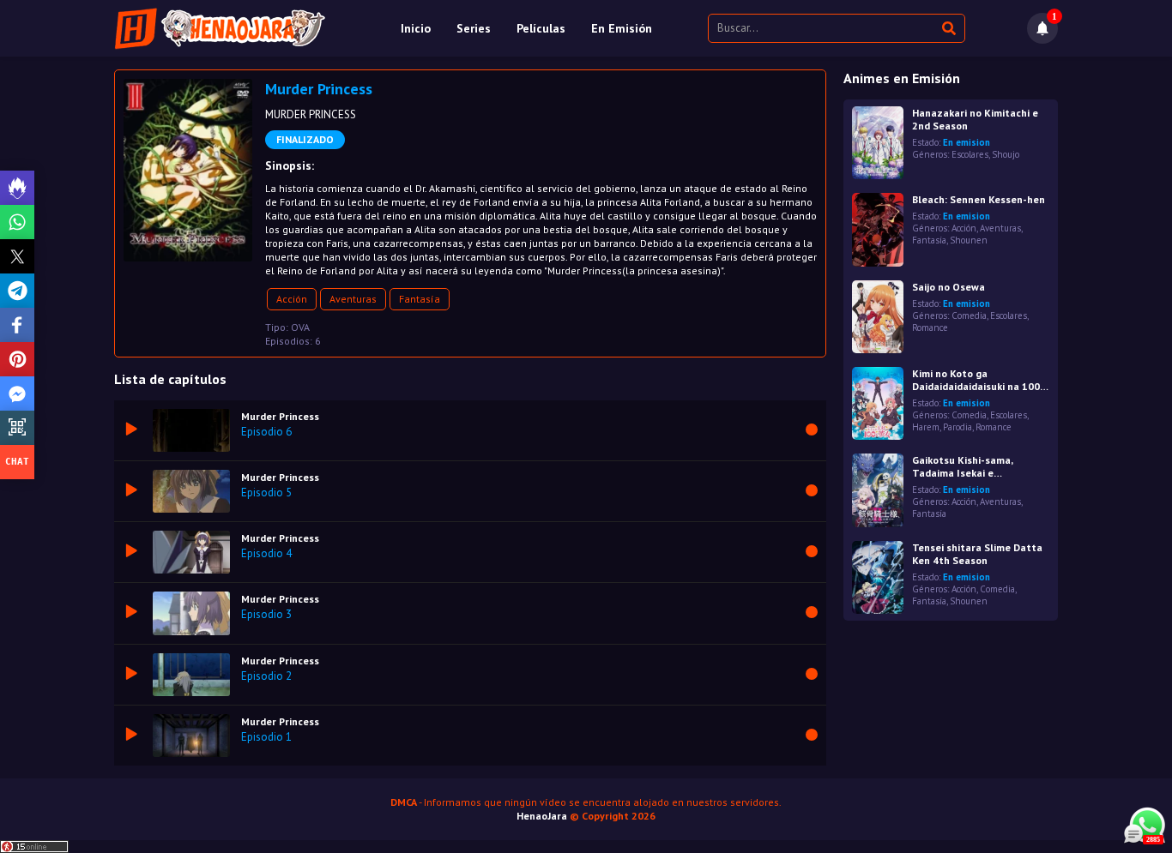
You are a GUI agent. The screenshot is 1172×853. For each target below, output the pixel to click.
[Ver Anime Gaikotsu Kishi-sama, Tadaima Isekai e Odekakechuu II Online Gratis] (877, 490)
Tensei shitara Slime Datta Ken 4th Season (977, 554)
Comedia (969, 315)
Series (473, 28)
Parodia (957, 427)
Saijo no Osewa (948, 286)
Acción (291, 298)
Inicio (416, 28)
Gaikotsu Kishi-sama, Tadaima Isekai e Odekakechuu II (962, 466)
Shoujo (1005, 154)
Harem (925, 427)
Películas (541, 28)
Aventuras (353, 298)
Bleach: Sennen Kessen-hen (978, 199)
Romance (930, 327)
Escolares (969, 154)
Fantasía (419, 298)
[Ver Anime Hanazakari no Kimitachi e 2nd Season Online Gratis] (877, 142)
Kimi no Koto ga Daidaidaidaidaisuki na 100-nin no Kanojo (978, 380)
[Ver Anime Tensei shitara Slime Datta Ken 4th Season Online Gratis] (877, 577)
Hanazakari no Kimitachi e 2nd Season (975, 119)
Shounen (969, 240)
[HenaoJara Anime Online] (220, 28)
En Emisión (621, 28)
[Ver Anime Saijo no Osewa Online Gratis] (877, 316)
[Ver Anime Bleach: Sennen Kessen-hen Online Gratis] (877, 229)
